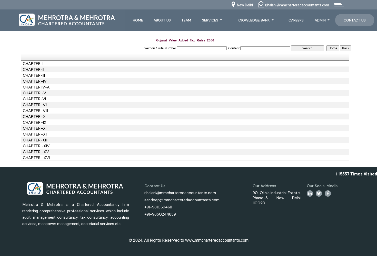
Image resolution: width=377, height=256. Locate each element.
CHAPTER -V (34, 93)
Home (138, 20)
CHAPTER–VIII (35, 111)
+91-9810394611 (158, 207)
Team (186, 20)
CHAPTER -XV (36, 152)
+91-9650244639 (160, 214)
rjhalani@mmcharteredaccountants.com (180, 192)
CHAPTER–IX (34, 122)
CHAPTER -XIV (36, 146)
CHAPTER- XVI (36, 158)
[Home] (65, 19)
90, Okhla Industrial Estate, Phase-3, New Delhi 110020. (277, 198)
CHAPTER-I (33, 64)
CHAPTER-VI (34, 99)
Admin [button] (321, 20)
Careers (296, 20)
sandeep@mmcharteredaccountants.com (182, 200)
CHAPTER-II (33, 70)
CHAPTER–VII (35, 105)
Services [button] (210, 20)
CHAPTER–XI (34, 128)
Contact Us (355, 20)
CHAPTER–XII (35, 134)
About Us (162, 20)
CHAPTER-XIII (35, 140)
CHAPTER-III (34, 75)
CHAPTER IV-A (36, 87)
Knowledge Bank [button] (254, 20)
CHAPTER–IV (35, 81)
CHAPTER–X (34, 117)
